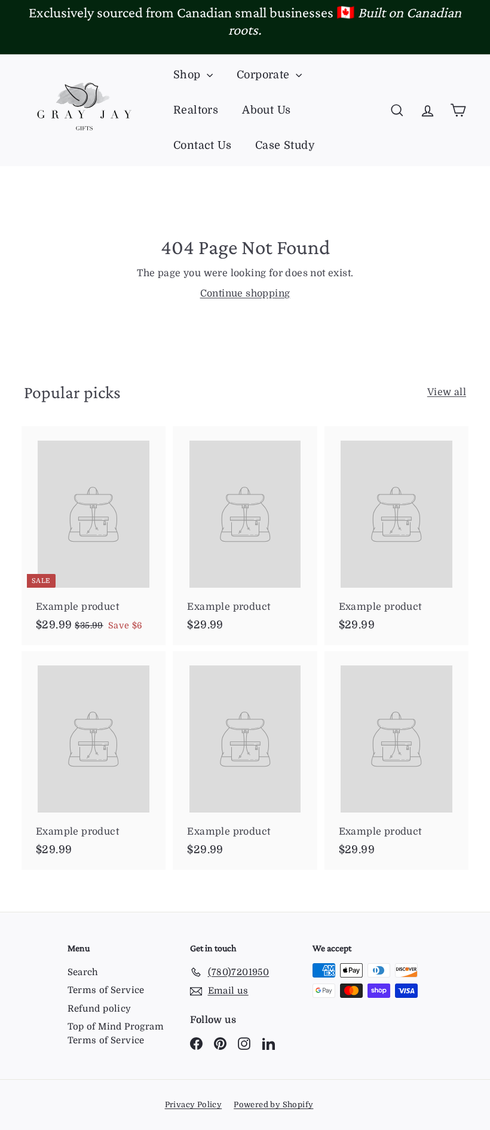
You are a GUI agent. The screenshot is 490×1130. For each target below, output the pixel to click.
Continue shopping (245, 293)
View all (446, 392)
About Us (266, 110)
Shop (188, 75)
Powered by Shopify (273, 1104)
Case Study (285, 145)
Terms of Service (106, 990)
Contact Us (202, 145)
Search (83, 972)
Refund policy (99, 1008)
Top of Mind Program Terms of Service (116, 1033)
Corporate (265, 75)
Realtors (195, 110)
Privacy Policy (193, 1104)
